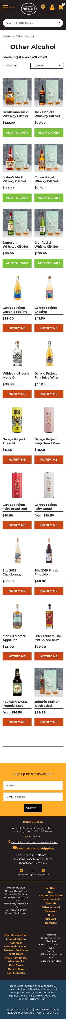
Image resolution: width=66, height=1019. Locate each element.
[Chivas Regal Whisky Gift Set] (48, 158)
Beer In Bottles (16, 972)
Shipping (51, 941)
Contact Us (34, 836)
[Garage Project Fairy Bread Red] (17, 485)
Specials (51, 903)
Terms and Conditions (51, 944)
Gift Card (50, 918)
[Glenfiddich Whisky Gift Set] (48, 223)
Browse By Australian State (16, 899)
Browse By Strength (16, 913)
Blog (51, 957)
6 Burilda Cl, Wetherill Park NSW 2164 (34, 842)
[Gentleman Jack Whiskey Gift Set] (17, 92)
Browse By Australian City (16, 905)
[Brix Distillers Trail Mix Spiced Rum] (48, 616)
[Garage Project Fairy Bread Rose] (48, 419)
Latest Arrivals (51, 899)
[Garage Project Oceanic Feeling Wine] (17, 288)
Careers (51, 951)
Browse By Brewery (16, 891)
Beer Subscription (16, 934)
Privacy (51, 947)
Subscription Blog (51, 960)
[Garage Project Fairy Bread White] (48, 485)
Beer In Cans (16, 969)
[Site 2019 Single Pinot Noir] (48, 551)
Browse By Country (16, 894)
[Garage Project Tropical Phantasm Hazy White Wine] (17, 419)
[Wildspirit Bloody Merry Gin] (17, 354)
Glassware (51, 911)
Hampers (51, 922)
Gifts (51, 915)
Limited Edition (16, 938)
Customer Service (51, 938)
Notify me (17, 328)
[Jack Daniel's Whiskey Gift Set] (48, 92)
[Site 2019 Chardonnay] (17, 551)
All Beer (51, 887)
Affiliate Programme (51, 954)
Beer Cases (16, 965)
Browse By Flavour (16, 909)
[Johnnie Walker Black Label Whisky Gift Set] (48, 682)
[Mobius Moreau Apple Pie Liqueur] (17, 616)
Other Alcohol (25, 36)
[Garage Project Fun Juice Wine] (48, 354)
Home (7, 36)
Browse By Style (16, 887)
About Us (51, 934)
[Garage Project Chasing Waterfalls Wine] (48, 288)
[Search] (58, 23)
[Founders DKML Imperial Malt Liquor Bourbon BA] (17, 682)
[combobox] (33, 23)
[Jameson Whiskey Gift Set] (17, 223)
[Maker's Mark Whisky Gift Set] (17, 158)
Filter (9, 65)
